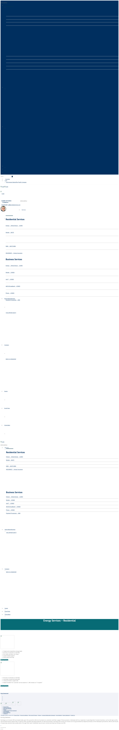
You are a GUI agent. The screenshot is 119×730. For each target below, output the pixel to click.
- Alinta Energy (14, 14)
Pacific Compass (22, 182)
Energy (8, 14)
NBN (7, 24)
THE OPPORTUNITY (11, 90)
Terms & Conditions (7, 707)
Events (6, 166)
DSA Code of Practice (7, 708)
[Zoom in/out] (5, 727)
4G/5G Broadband (10, 64)
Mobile (8, 18)
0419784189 (4, 205)
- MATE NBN (12, 24)
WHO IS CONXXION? (11, 130)
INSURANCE (9, 27)
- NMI (18, 71)
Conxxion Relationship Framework (10, 710)
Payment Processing (11, 71)
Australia (7, 179)
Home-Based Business (10, 87)
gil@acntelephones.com (14, 205)
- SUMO (20, 14)
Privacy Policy (6, 706)
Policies (4, 709)
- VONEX (12, 58)
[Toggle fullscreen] (3, 727)
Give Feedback (6, 711)
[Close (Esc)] (1, 727)
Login (6, 180)
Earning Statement (6, 712)
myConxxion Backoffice (12, 182)
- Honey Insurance (18, 27)
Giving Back (7, 172)
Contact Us (5, 713)
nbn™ (7, 61)
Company (7, 126)
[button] (4, 3)
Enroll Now (7, 169)
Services (7, 5)
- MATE (12, 18)
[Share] (2, 727)
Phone (7, 68)
